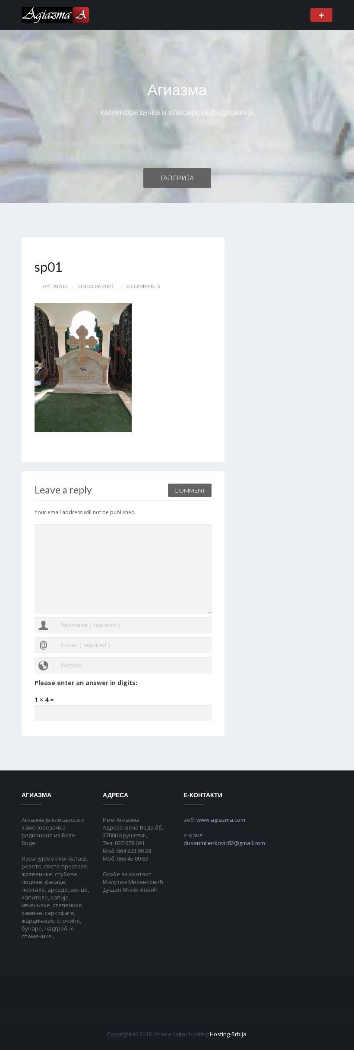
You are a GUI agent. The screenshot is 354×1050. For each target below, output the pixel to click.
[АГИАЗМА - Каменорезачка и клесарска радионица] (55, 14)
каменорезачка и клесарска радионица (177, 112)
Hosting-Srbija (228, 1034)
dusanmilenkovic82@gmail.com (224, 843)
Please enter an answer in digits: (86, 683)
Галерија (177, 178)
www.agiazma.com (220, 820)
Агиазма (177, 90)
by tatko (55, 286)
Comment (189, 490)
